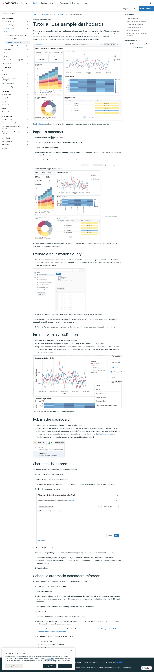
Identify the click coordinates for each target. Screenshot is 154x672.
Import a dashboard (133, 18)
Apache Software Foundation (119, 667)
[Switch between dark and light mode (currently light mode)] (150, 3)
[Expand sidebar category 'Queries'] (27, 53)
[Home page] (35, 14)
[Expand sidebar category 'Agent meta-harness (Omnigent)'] (27, 78)
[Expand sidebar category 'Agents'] (27, 74)
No (147, 44)
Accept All (65, 666)
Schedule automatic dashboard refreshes (137, 34)
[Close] (71, 650)
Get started (25, 3)
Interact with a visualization (135, 24)
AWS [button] (134, 9)
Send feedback (139, 47)
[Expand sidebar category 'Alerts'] (27, 56)
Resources (64, 3)
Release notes (76, 3)
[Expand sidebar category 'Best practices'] (27, 141)
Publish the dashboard (134, 27)
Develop (44, 3)
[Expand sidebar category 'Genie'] (27, 71)
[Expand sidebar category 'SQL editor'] (27, 49)
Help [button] (85, 3)
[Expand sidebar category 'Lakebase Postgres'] (27, 24)
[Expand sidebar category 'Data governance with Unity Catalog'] (27, 127)
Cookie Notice (49, 659)
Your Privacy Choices (110, 662)
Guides (35, 3)
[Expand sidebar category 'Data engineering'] (27, 21)
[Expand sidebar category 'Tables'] (27, 108)
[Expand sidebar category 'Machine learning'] (27, 83)
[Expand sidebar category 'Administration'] (27, 119)
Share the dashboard (133, 30)
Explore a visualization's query (136, 21)
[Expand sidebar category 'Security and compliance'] (27, 123)
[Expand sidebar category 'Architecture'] (27, 94)
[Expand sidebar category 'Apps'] (27, 101)
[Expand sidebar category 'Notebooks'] (27, 104)
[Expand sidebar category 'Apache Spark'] (27, 112)
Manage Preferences (14, 666)
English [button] (126, 9)
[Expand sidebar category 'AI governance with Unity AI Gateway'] (27, 132)
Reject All (50, 666)
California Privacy (91, 662)
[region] (38, 659)
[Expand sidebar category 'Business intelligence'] (27, 86)
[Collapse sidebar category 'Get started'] (27, 31)
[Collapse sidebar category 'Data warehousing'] (27, 28)
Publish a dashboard (107, 434)
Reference (53, 3)
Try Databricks (146, 9)
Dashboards (41, 124)
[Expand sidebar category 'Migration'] (27, 144)
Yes (132, 44)
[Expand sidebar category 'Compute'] (27, 97)
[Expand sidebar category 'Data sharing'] (27, 63)
